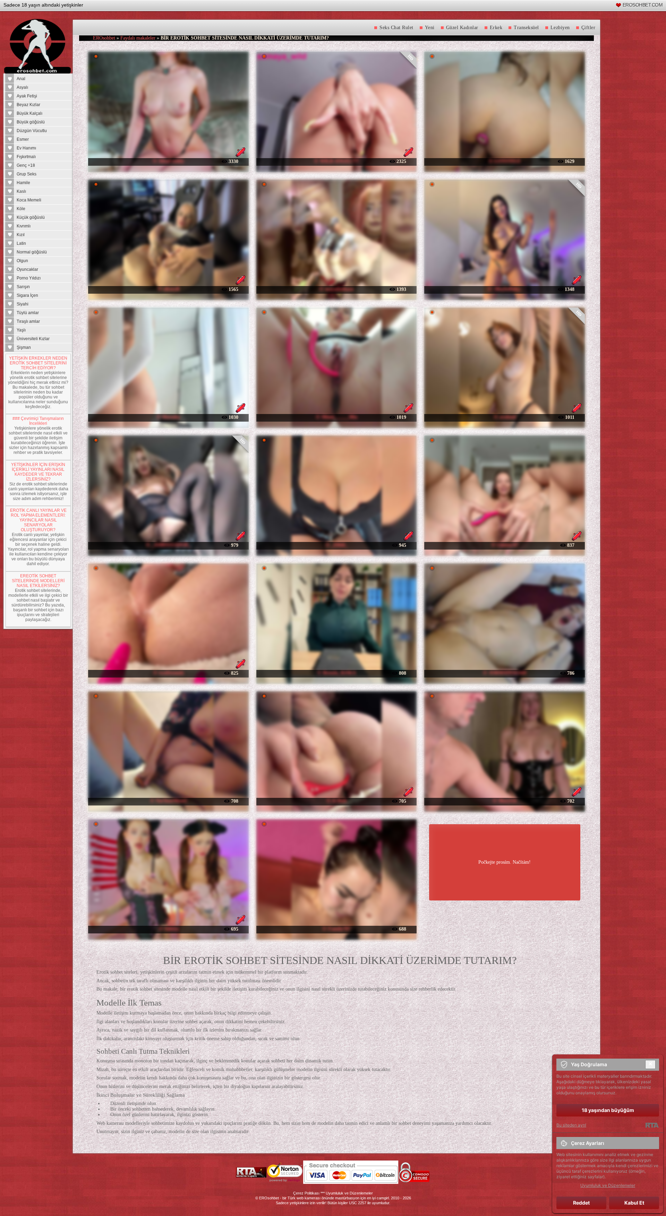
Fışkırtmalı (26, 156)
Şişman (24, 347)
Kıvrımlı (24, 226)
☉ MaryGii (504, 800)
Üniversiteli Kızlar (33, 338)
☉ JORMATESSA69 (504, 672)
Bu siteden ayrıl (571, 1125)
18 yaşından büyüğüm (608, 1110)
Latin (21, 243)
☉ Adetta (168, 928)
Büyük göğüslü (31, 122)
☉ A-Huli (336, 800)
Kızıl (21, 234)
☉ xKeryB (168, 289)
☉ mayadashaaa (336, 289)
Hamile (23, 182)
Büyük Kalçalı (29, 113)
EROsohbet (104, 38)
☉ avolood (505, 417)
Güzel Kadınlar (462, 27)
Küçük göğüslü (31, 217)
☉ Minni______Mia (336, 417)
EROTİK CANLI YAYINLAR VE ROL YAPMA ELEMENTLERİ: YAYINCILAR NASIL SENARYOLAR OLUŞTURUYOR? (38, 520)
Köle (21, 208)
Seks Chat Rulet (396, 27)
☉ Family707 (336, 928)
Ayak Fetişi (27, 96)
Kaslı (21, 191)
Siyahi (22, 304)
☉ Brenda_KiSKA (336, 672)
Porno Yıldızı (29, 278)
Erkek (496, 27)
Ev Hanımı (26, 148)
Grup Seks (26, 174)
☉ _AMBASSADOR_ (168, 544)
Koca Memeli (29, 200)
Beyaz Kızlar (28, 104)
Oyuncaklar (27, 269)
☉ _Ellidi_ (336, 544)
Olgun (22, 260)
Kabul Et (634, 1203)
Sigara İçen (27, 295)
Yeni (430, 27)
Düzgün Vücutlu (32, 130)
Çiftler (588, 27)
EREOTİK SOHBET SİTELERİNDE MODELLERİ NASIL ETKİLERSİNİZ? (38, 580)
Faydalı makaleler (137, 38)
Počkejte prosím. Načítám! (504, 862)
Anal (21, 78)
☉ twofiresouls (168, 672)
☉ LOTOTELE (504, 161)
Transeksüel (526, 27)
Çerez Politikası (306, 1193)
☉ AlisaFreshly (168, 161)
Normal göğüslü (32, 252)
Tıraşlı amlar (28, 321)
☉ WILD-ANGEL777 (336, 161)
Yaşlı (21, 330)
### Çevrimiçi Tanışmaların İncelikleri (38, 421)
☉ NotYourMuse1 (168, 800)
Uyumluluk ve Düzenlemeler (349, 1193)
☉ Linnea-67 (504, 544)
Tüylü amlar (28, 312)
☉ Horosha (168, 417)
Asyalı (22, 87)
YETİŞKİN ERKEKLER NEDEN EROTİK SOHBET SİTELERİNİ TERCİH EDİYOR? (38, 363)
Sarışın (23, 286)
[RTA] (652, 1125)
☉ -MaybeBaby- (504, 289)
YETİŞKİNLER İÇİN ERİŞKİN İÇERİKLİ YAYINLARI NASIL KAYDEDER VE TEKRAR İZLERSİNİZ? (38, 472)
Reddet (581, 1203)
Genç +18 (26, 165)
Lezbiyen (560, 27)
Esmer (23, 139)
